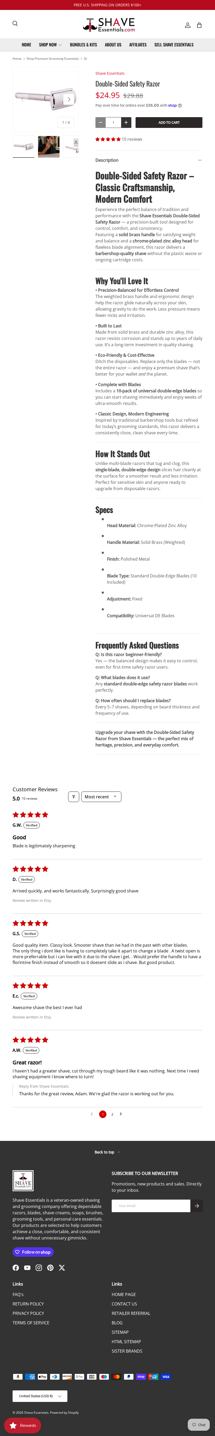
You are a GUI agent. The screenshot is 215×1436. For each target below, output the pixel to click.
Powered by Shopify (64, 1412)
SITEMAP (120, 1332)
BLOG (117, 1323)
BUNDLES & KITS (83, 44)
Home (17, 58)
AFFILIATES (138, 44)
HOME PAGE (124, 1294)
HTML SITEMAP (126, 1342)
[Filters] (73, 797)
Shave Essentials (110, 73)
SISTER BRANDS (127, 1351)
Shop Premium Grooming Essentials (52, 58)
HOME (26, 44)
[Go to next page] (122, 1114)
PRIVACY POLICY (28, 1313)
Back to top (105, 1152)
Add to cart (169, 122)
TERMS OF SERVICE (31, 1323)
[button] (199, 25)
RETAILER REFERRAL (131, 1313)
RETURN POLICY (28, 1304)
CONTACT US (124, 1304)
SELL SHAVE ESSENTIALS (174, 44)
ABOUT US (113, 44)
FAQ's (18, 1294)
